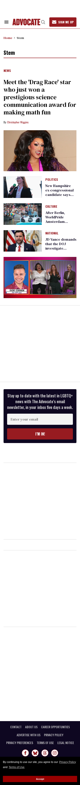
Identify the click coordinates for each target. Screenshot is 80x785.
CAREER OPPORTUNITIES (55, 727)
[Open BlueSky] (35, 753)
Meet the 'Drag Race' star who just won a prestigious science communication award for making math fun (40, 97)
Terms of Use (16, 767)
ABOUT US (31, 727)
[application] (40, 277)
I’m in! (40, 434)
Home (8, 38)
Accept (40, 779)
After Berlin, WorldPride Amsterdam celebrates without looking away (60, 221)
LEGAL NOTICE (65, 742)
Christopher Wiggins (18, 122)
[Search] (43, 22)
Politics (51, 180)
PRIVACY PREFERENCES (19, 742)
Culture (51, 207)
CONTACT (16, 727)
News (7, 71)
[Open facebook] (25, 753)
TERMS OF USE (45, 742)
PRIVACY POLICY (53, 735)
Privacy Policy (67, 762)
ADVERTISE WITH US (28, 735)
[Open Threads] (44, 753)
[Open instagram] (54, 753)
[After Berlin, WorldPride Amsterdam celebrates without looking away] (23, 214)
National (51, 233)
